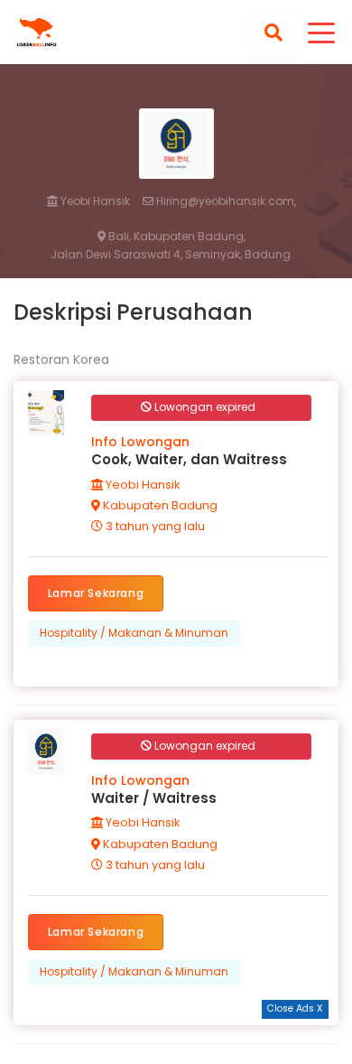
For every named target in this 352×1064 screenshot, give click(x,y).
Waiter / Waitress (154, 798)
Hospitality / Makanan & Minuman (134, 632)
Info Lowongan (140, 442)
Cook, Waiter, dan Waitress (189, 459)
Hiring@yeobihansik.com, (224, 201)
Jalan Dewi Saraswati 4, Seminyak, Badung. (172, 254)
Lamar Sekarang (96, 593)
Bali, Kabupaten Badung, (175, 236)
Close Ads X (295, 1008)
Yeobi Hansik (94, 201)
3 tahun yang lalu (154, 526)
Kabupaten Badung (159, 505)
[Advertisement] (176, 1041)
